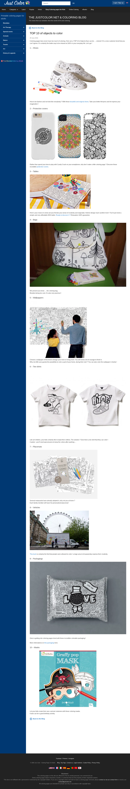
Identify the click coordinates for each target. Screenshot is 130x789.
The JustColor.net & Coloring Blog (57, 17)
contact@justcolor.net (64, 781)
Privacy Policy (96, 762)
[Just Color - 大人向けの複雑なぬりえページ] (79, 768)
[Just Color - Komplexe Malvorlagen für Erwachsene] (68, 768)
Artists (40, 9)
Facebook (59, 758)
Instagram (71, 758)
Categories (13, 9)
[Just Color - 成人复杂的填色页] (76, 768)
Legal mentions (78, 762)
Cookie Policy (87, 762)
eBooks (84, 9)
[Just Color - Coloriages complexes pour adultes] (56, 768)
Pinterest (65, 758)
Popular (31, 9)
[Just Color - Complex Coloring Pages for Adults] (52, 768)
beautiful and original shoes (79, 101)
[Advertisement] (78, 736)
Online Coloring (74, 9)
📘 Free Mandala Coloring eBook (12, 61)
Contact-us (70, 762)
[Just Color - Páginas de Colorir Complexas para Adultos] (72, 768)
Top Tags (63, 762)
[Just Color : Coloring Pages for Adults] (17, 3)
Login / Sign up (118, 3)
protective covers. (43, 167)
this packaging (49, 643)
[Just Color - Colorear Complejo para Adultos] (64, 768)
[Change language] (127, 3)
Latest (24, 9)
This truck (33, 554)
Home (4, 9)
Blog (92, 9)
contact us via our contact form (108, 779)
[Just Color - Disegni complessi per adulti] (60, 768)
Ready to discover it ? (63, 215)
